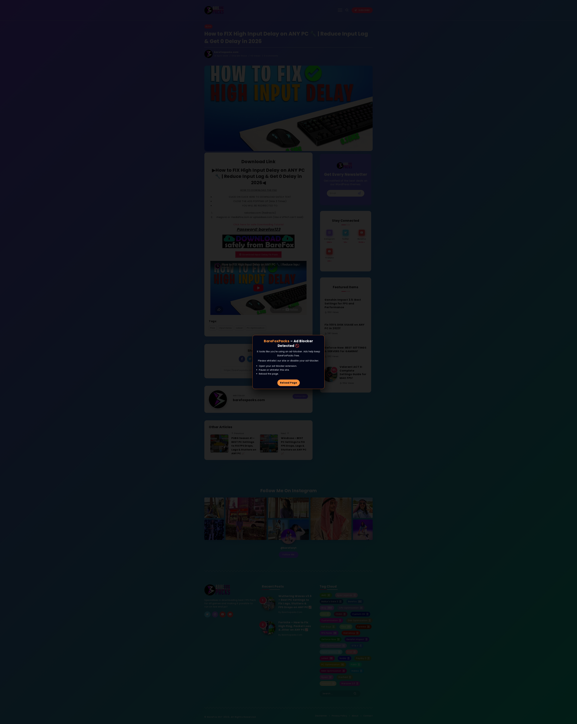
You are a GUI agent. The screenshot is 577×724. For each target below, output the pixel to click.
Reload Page (288, 382)
